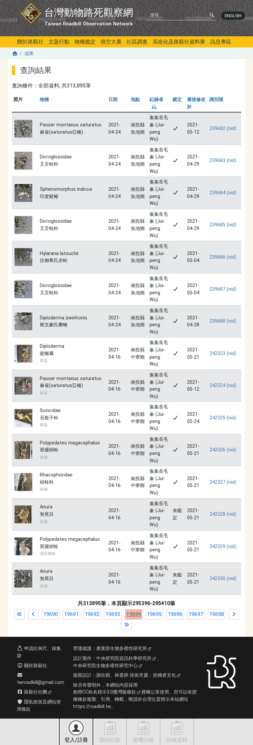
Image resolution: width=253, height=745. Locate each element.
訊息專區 (220, 42)
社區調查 (137, 42)
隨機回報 (143, 740)
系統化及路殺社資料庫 (179, 42)
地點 (135, 99)
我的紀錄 (109, 740)
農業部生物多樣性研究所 (121, 648)
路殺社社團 (35, 692)
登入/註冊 (76, 740)
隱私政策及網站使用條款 (39, 705)
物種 (44, 99)
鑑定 (177, 99)
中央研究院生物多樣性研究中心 (105, 665)
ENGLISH (233, 15)
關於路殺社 (30, 42)
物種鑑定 (85, 42)
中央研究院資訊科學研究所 (124, 658)
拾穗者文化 (164, 675)
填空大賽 (111, 42)
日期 (113, 99)
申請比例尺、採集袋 (39, 652)
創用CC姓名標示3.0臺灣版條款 (104, 692)
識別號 (216, 99)
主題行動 (59, 42)
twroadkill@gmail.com (40, 682)
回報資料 (176, 740)
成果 (29, 53)
